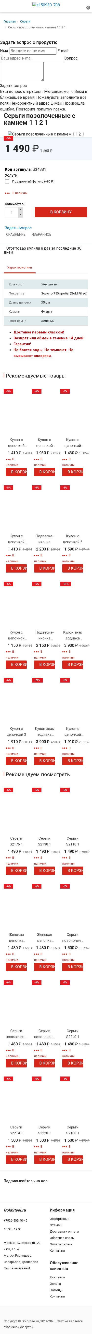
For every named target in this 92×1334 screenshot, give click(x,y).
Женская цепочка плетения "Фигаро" (44, 937)
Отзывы (56, 1225)
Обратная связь (62, 1238)
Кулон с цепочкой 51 (73, 443)
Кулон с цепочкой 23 (16, 635)
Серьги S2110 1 (72, 841)
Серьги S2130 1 (44, 841)
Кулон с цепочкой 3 (16, 731)
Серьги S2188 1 (72, 1130)
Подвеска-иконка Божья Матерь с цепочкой (44, 635)
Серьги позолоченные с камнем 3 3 (16, 1034)
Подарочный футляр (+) (33, 181)
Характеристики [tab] (19, 267)
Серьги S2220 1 (44, 1130)
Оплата (55, 1283)
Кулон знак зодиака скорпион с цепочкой (44, 731)
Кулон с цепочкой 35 (16, 443)
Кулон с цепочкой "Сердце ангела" (73, 731)
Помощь (56, 1290)
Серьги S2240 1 (72, 1034)
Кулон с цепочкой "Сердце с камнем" (44, 443)
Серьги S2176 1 (16, 841)
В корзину (19, 472)
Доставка (57, 1277)
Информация (59, 1219)
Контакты (57, 1250)
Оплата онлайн (61, 1244)
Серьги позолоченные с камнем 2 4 (44, 1034)
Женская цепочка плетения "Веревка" (16, 937)
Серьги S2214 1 (16, 1130)
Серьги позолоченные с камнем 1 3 (72, 937)
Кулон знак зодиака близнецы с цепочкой (73, 635)
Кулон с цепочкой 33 (16, 539)
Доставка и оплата (64, 1231)
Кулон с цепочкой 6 (72, 539)
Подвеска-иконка (44, 539)
